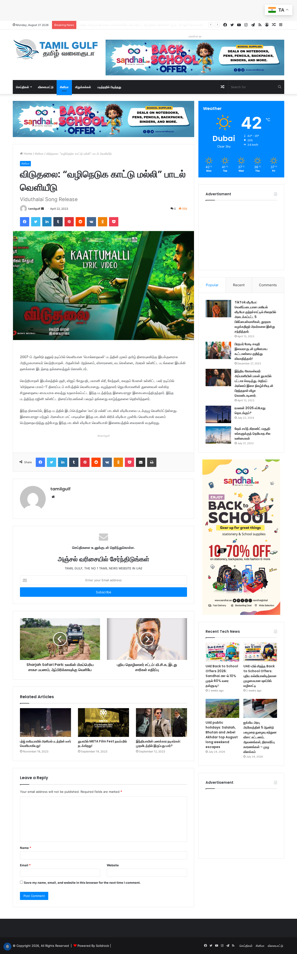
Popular (212, 285)
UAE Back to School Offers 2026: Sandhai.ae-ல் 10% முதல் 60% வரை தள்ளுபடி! (222, 676)
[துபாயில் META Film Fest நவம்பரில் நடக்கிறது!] (103, 722)
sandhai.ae (194, 36)
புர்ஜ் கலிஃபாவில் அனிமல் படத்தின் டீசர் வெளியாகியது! (45, 743)
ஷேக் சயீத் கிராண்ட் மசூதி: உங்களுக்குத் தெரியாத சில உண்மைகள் (253, 433)
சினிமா (64, 87)
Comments (268, 285)
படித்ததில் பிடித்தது (109, 87)
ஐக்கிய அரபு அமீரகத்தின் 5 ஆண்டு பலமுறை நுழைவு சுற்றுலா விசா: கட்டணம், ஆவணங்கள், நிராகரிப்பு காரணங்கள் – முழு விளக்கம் (260, 737)
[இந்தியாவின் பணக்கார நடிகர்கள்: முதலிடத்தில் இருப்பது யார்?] (161, 722)
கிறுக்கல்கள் (83, 87)
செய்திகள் (22, 87)
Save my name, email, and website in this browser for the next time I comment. (82, 882)
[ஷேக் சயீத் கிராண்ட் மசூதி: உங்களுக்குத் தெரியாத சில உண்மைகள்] (218, 435)
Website (113, 865)
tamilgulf (34, 208)
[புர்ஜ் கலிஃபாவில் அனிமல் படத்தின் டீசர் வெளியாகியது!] (45, 722)
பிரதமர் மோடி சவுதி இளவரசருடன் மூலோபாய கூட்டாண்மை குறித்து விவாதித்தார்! (251, 351)
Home (27, 153)
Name (25, 848)
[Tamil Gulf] (56, 49)
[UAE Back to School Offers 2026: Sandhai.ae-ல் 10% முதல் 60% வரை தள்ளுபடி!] (222, 652)
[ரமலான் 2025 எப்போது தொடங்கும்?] (218, 414)
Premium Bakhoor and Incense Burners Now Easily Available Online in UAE (132, 25)
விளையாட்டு (45, 87)
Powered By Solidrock (93, 946)
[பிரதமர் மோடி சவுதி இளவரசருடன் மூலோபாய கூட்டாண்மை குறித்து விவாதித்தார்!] (218, 350)
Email (25, 865)
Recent (239, 285)
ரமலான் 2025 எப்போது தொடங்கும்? (250, 410)
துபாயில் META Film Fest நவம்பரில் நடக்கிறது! (102, 743)
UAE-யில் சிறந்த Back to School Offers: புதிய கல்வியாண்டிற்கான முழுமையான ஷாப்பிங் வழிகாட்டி (260, 676)
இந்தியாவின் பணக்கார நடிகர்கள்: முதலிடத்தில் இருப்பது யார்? (158, 743)
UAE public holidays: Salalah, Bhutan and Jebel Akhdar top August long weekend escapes (222, 734)
